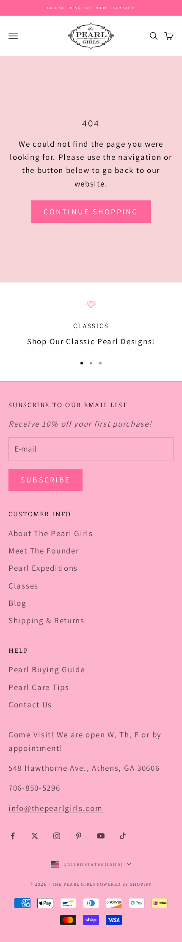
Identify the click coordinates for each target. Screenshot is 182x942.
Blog (17, 603)
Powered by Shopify (124, 884)
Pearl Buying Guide (46, 669)
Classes (23, 586)
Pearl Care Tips (38, 687)
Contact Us (30, 704)
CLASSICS (90, 325)
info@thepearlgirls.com (55, 808)
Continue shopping (91, 211)
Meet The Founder (43, 550)
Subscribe (45, 480)
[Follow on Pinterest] (78, 836)
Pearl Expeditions (43, 568)
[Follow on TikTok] (123, 836)
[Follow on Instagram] (56, 836)
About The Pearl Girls (50, 533)
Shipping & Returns (46, 620)
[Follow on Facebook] (12, 836)
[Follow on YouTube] (101, 836)
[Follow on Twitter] (34, 836)
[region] (91, 323)
